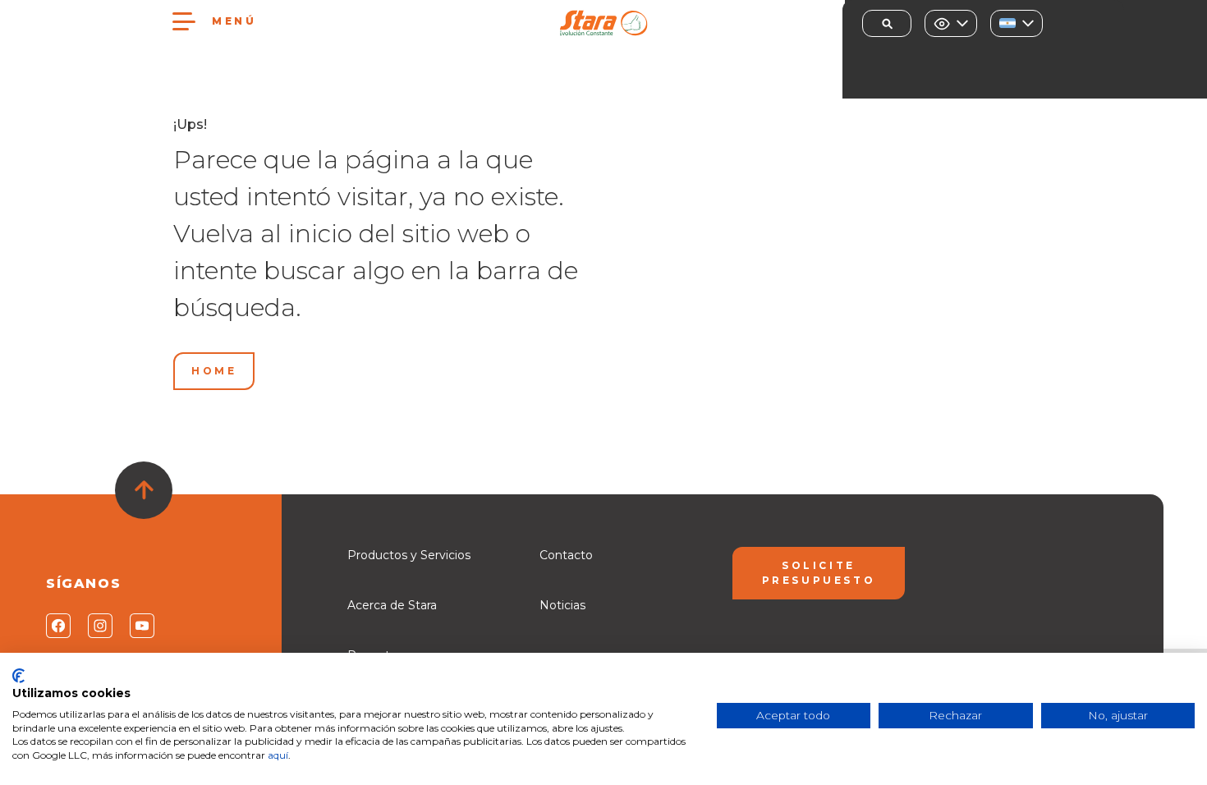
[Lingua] (1016, 23)
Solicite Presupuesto (819, 572)
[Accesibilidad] (951, 23)
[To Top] (143, 490)
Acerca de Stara (392, 605)
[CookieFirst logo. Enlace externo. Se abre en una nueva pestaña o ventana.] (18, 675)
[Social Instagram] (99, 625)
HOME (213, 371)
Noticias (562, 605)
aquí (278, 755)
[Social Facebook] (57, 625)
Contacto (566, 555)
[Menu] (183, 21)
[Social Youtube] (141, 625)
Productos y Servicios (408, 555)
